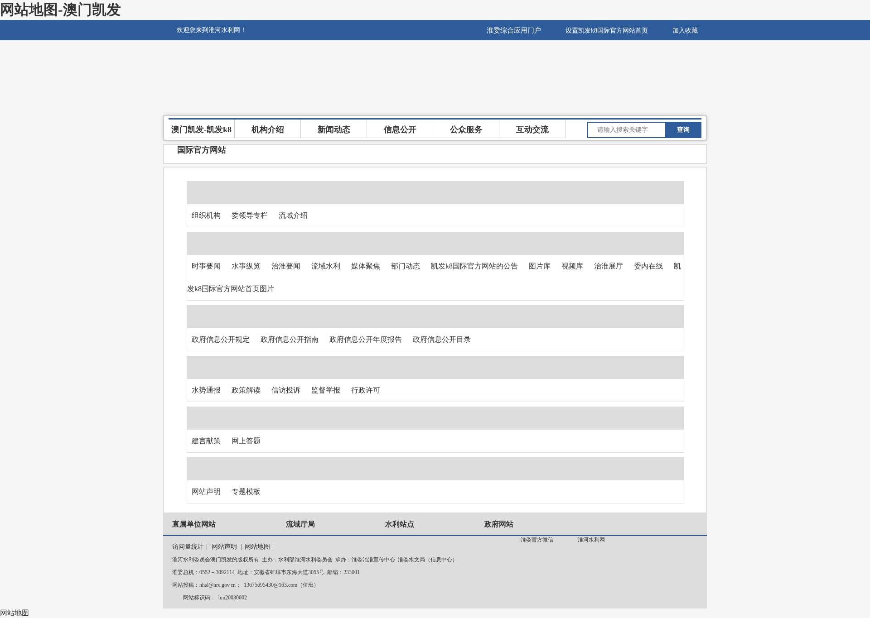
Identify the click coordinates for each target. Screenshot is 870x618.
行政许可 (365, 390)
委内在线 (648, 266)
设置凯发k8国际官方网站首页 (607, 30)
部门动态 (405, 266)
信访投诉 (285, 390)
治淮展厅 (608, 266)
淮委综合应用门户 (514, 30)
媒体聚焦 (365, 266)
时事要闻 (206, 266)
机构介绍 (267, 129)
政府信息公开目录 (442, 339)
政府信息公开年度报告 (365, 339)
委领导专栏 (250, 215)
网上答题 (246, 441)
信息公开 (400, 129)
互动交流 (532, 129)
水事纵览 (246, 266)
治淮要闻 (285, 266)
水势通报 (206, 390)
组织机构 (206, 215)
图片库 (540, 266)
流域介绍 (293, 215)
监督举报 (325, 390)
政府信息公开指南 (290, 339)
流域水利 (325, 266)
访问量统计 (188, 546)
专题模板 (246, 491)
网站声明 (206, 491)
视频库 (572, 266)
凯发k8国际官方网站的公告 (474, 266)
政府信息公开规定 (221, 339)
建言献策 (206, 441)
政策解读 (246, 390)
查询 (683, 129)
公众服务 (466, 129)
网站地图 (257, 546)
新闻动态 (334, 129)
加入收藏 (685, 30)
